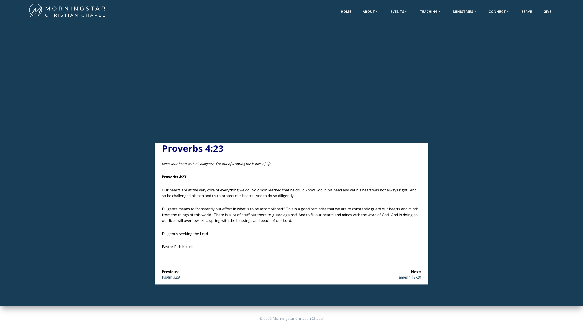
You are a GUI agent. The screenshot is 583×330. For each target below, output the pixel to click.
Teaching (429, 11)
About (369, 11)
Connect (497, 11)
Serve (527, 11)
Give (548, 11)
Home (346, 11)
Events (397, 11)
